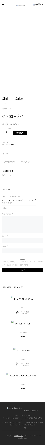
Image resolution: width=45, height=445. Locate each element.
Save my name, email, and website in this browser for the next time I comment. (22, 263)
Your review (7, 214)
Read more (20, 336)
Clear (10, 128)
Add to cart (20, 133)
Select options (22, 314)
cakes (4, 103)
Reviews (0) (25, 162)
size (4, 124)
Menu (25, 332)
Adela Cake (18, 435)
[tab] (9, 162)
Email (5, 246)
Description (9, 162)
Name (5, 236)
